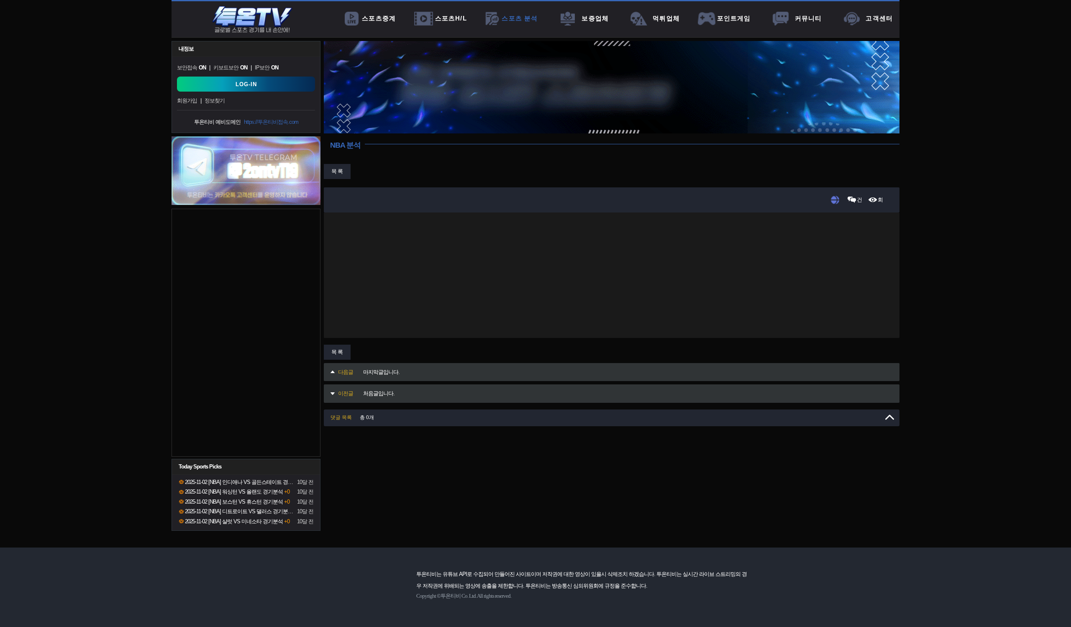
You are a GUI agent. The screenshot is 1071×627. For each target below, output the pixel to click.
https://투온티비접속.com (271, 122)
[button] (611, 417)
